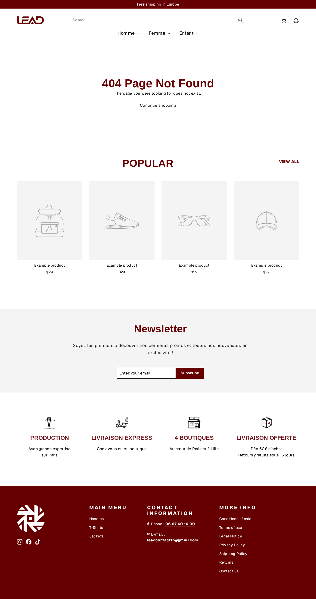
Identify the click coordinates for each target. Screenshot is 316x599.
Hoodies (96, 518)
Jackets (96, 536)
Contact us (229, 571)
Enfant (187, 33)
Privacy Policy (232, 545)
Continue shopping (158, 105)
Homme (127, 33)
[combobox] (158, 20)
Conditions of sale (235, 518)
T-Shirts (96, 527)
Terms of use (230, 527)
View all (289, 161)
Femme (158, 33)
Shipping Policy (233, 553)
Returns (226, 562)
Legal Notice (230, 536)
